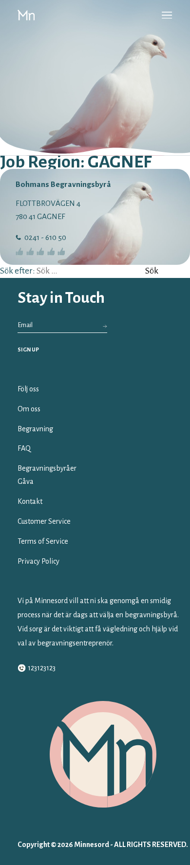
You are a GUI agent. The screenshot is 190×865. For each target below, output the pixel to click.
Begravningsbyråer (47, 468)
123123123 (42, 668)
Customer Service (44, 521)
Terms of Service (43, 541)
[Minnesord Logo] (26, 15)
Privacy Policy (38, 561)
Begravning (35, 429)
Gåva (26, 481)
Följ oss (28, 389)
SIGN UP (28, 349)
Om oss (29, 409)
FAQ (24, 448)
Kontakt (30, 501)
